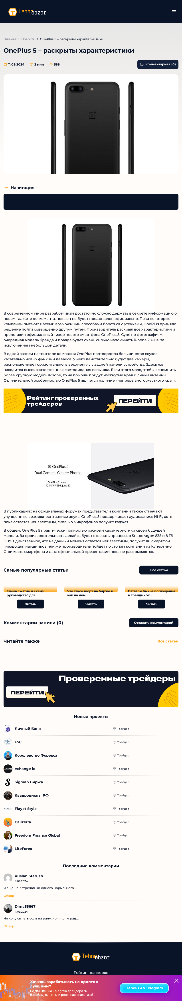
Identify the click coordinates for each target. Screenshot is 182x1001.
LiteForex (23, 849)
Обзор (9, 896)
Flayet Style (26, 809)
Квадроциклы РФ (32, 795)
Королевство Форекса (36, 755)
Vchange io (25, 769)
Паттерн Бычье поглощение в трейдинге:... (151, 593)
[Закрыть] (176, 980)
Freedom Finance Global (37, 835)
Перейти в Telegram (144, 988)
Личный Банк (28, 729)
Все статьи (159, 570)
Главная (10, 39)
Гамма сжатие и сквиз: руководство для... (26, 593)
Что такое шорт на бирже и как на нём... (90, 593)
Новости (28, 39)
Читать (30, 604)
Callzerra (23, 822)
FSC (18, 742)
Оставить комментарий (153, 623)
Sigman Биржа (29, 782)
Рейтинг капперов (91, 973)
